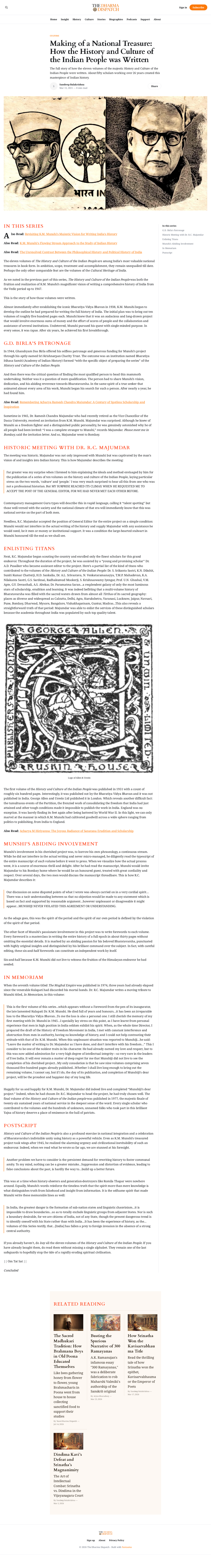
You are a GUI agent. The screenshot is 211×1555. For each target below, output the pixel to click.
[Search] (6, 7)
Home (53, 19)
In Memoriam (169, 248)
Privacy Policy (116, 1540)
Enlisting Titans (170, 239)
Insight (65, 19)
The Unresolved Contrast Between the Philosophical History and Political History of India (81, 252)
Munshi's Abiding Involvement (177, 243)
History (77, 19)
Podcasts (132, 19)
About (157, 19)
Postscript (167, 252)
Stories (101, 19)
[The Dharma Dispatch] (106, 7)
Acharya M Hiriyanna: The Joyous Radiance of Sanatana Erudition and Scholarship (77, 831)
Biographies (116, 19)
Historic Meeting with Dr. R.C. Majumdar (183, 234)
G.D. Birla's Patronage (173, 230)
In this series (169, 225)
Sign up (91, 1540)
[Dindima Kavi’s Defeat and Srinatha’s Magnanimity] (68, 1469)
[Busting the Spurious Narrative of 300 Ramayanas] (105, 1357)
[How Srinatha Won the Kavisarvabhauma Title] (142, 1355)
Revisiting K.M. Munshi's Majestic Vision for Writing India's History (71, 234)
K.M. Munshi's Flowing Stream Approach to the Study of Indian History (68, 243)
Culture (89, 19)
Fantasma (127, 1547)
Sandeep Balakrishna (71, 84)
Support (145, 19)
